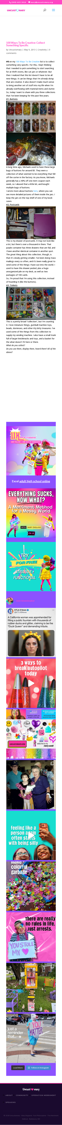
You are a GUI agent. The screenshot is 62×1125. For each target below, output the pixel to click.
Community (22, 1095)
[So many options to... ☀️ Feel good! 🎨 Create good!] (31, 734)
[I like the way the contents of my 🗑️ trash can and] (31, 886)
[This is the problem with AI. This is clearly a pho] (31, 632)
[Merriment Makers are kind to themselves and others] (31, 1038)
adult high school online (34, 481)
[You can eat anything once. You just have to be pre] (31, 937)
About (9, 1095)
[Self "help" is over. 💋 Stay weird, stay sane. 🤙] (31, 835)
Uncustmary (31, 1089)
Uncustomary (15, 49)
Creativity (42, 49)
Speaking (10, 1102)
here (35, 191)
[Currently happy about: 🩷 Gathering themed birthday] (31, 987)
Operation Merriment (43, 1095)
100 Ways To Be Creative (28, 61)
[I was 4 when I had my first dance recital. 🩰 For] (31, 784)
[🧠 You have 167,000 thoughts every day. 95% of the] (31, 683)
